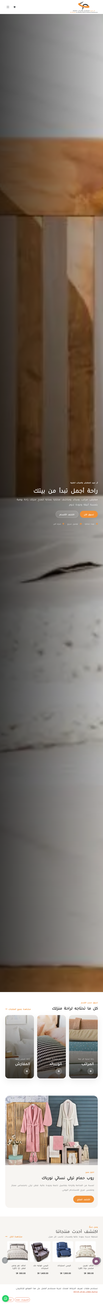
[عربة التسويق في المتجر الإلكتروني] (14, 7)
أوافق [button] (9, 1299)
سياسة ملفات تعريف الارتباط (85, 1291)
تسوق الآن (89, 514)
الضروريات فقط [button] (22, 1299)
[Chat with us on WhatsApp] (5, 1298)
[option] (51, 1260)
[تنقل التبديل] (8, 7)
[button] (6, 1260)
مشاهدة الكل (15, 1236)
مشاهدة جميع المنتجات (19, 1009)
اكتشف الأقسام (67, 514)
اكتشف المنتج (83, 1199)
